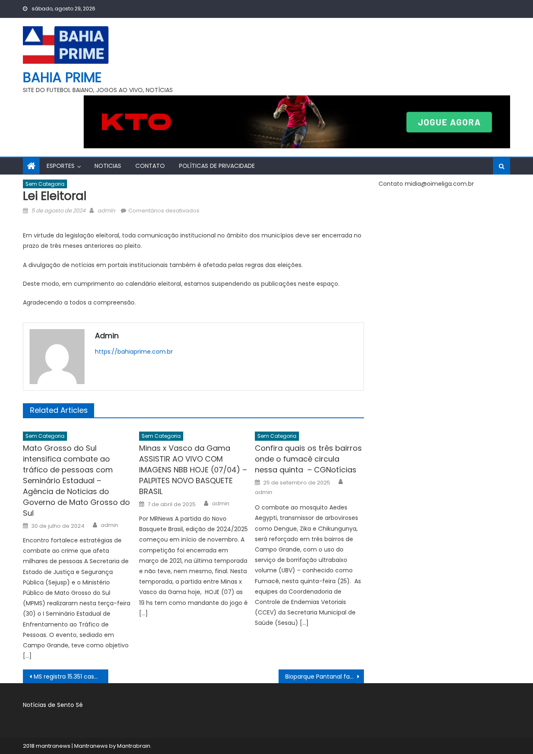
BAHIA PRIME (62, 77)
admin (106, 211)
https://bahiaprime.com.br (134, 351)
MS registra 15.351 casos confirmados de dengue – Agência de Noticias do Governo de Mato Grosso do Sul (71, 676)
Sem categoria (45, 183)
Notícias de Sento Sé (53, 705)
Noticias (108, 166)
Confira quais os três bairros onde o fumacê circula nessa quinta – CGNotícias (308, 459)
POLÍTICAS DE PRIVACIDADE (217, 166)
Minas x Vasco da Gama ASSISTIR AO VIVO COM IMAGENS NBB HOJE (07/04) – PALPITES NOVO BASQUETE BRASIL (193, 470)
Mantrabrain (133, 746)
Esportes (61, 166)
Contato (150, 166)
